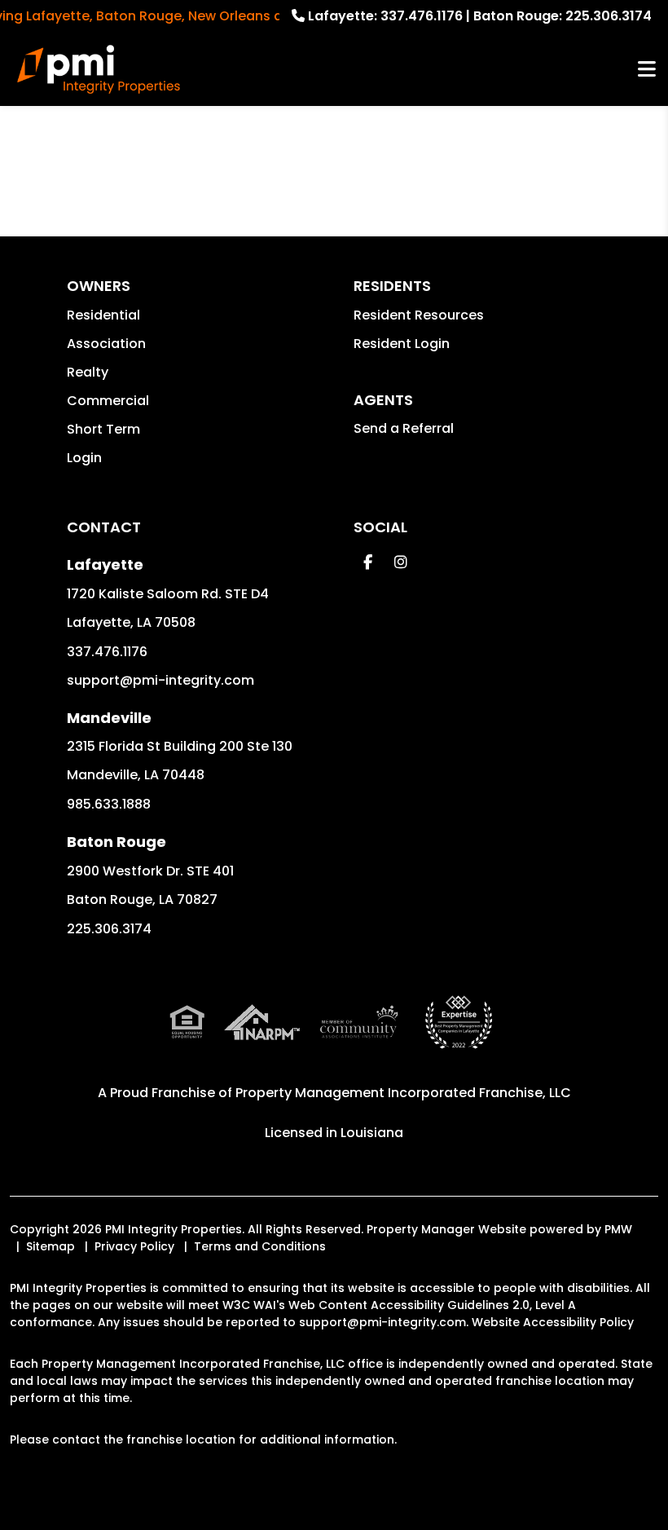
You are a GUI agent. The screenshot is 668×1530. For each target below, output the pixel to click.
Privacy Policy (134, 1246)
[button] (368, 562)
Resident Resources (419, 315)
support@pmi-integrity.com (160, 680)
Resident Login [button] (402, 343)
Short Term (103, 429)
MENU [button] (647, 70)
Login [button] (84, 457)
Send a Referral (404, 428)
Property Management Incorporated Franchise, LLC (403, 1092)
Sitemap (50, 1246)
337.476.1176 (421, 16)
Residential (103, 315)
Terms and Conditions (260, 1246)
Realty (87, 372)
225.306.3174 (608, 16)
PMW (618, 1229)
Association (106, 343)
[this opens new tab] (459, 1035)
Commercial (108, 400)
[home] (98, 69)
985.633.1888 (109, 804)
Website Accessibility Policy (553, 1322)
